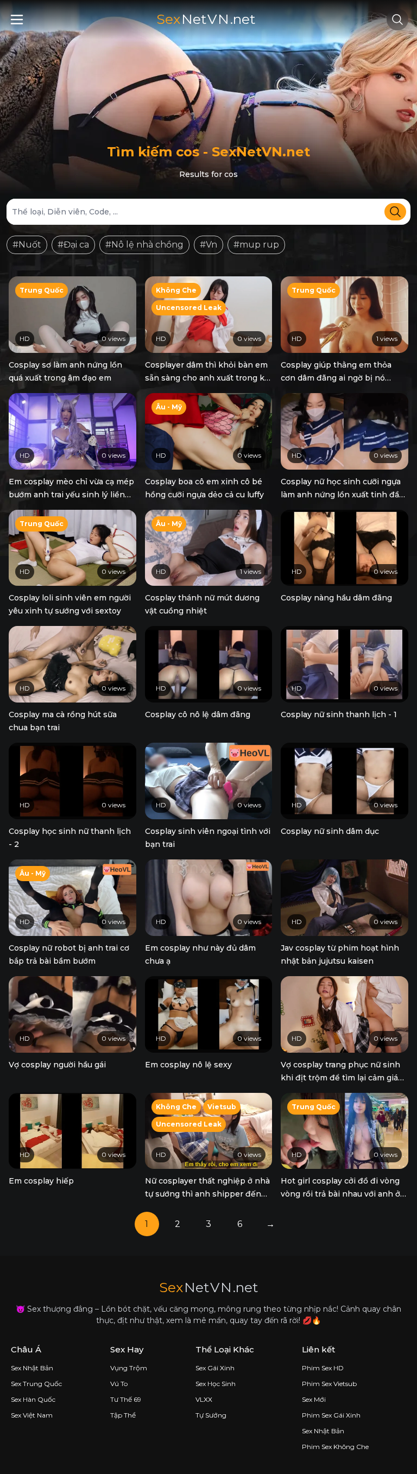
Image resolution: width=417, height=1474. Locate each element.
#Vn (208, 244)
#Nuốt (26, 244)
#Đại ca (73, 244)
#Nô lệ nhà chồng (144, 244)
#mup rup (256, 244)
